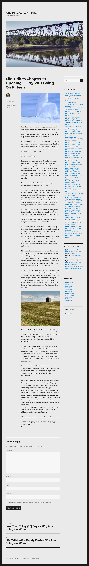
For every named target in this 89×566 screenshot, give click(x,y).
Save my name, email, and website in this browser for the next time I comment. (30, 502)
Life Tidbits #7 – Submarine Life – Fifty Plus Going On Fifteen (73, 113)
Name (8, 477)
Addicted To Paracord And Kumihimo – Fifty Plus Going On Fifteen (73, 186)
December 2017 (69, 293)
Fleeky (67, 266)
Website (9, 493)
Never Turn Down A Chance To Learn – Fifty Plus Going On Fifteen (73, 177)
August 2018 (68, 290)
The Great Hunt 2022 (71, 102)
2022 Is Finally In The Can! (72, 93)
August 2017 (68, 300)
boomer (8, 105)
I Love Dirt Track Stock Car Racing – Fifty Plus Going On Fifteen (73, 213)
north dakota (12, 107)
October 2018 (68, 286)
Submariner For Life (70, 137)
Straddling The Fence (71, 106)
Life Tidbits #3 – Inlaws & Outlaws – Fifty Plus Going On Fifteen (73, 148)
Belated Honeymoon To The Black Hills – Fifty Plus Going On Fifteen (73, 228)
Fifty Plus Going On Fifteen (23, 13)
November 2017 (69, 295)
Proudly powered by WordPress (30, 558)
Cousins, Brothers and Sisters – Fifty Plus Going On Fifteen (73, 251)
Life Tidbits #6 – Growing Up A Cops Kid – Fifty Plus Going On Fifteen (74, 122)
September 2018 (69, 288)
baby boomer (9, 103)
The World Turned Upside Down (74, 104)
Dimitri (67, 259)
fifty (12, 105)
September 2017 (69, 299)
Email (8, 485)
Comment (10, 450)
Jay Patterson (9, 99)
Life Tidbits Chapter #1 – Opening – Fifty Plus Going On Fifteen (73, 157)
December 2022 (69, 282)
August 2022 (68, 284)
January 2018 (68, 291)
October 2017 (68, 297)
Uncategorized (69, 313)
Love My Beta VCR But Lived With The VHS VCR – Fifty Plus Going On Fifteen (73, 222)
